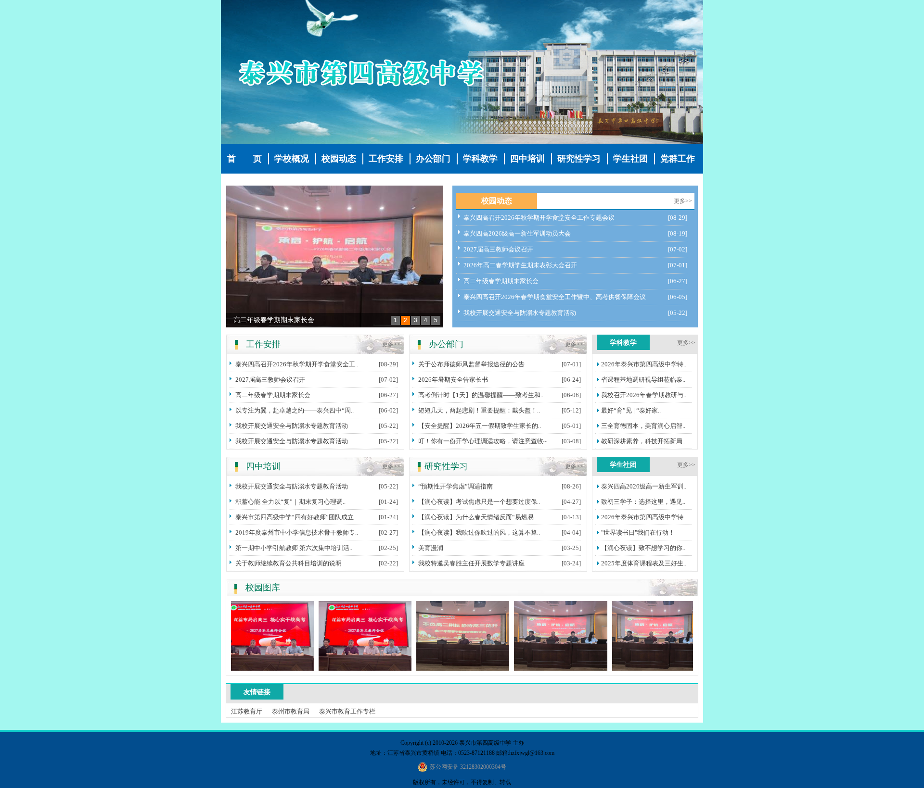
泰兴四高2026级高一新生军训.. (643, 486)
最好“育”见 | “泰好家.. (631, 410)
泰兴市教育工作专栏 (347, 711)
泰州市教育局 (290, 711)
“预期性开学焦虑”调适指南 (455, 486)
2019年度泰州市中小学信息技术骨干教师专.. (296, 532)
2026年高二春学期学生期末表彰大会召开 (520, 265)
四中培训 (527, 158)
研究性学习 (579, 158)
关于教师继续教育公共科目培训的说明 (288, 563)
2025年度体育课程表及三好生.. (643, 563)
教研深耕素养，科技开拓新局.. (643, 441)
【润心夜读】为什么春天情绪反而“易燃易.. (477, 517)
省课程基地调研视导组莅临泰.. (643, 379)
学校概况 (291, 158)
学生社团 (630, 158)
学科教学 (480, 158)
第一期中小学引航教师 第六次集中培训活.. (293, 547)
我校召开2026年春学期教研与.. (643, 395)
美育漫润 (430, 547)
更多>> (683, 201)
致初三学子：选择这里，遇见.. (643, 501)
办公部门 (433, 158)
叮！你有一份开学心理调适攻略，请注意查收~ (482, 441)
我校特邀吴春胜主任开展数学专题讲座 (471, 563)
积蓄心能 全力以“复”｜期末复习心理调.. (290, 501)
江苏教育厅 (246, 711)
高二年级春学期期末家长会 (273, 320)
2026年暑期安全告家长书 (453, 379)
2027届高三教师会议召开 (498, 249)
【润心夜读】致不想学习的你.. (643, 547)
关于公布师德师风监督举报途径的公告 (471, 364)
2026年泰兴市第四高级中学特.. (643, 364)
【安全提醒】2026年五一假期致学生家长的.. (479, 425)
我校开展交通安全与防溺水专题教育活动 (519, 312)
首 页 (244, 158)
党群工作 (677, 158)
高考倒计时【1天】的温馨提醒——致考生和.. (480, 395)
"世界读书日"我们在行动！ (638, 532)
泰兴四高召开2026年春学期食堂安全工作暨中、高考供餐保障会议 (554, 296)
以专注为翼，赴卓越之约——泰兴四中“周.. (294, 410)
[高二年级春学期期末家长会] (334, 256)
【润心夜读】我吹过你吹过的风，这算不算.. (479, 532)
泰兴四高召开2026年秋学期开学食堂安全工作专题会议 (539, 217)
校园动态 (338, 158)
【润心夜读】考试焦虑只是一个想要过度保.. (479, 501)
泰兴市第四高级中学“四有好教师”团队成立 (294, 517)
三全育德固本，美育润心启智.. (643, 425)
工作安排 (386, 158)
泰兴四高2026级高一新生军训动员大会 (517, 233)
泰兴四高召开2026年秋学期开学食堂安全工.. (296, 364)
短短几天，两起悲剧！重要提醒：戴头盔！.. (479, 410)
